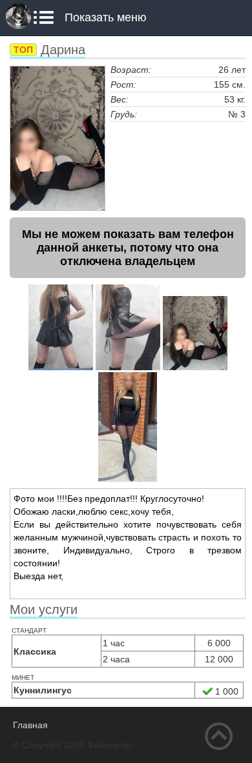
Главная (30, 725)
